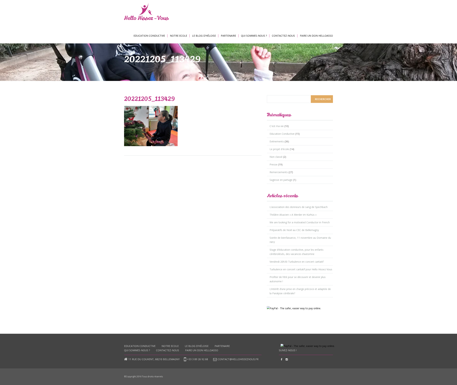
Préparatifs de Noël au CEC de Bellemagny (294, 230)
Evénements (277, 141)
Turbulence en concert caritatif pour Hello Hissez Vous (301, 269)
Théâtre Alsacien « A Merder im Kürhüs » (293, 214)
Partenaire (228, 35)
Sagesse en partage (281, 180)
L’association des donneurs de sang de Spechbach (299, 207)
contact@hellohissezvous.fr (238, 359)
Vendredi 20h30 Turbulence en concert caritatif (296, 261)
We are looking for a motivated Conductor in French (300, 222)
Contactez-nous (283, 35)
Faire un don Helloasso (316, 35)
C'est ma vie (277, 126)
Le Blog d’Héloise (204, 35)
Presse (273, 164)
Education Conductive (149, 35)
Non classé (276, 156)
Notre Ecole (178, 35)
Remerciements (279, 172)
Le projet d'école (279, 149)
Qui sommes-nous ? (254, 35)
